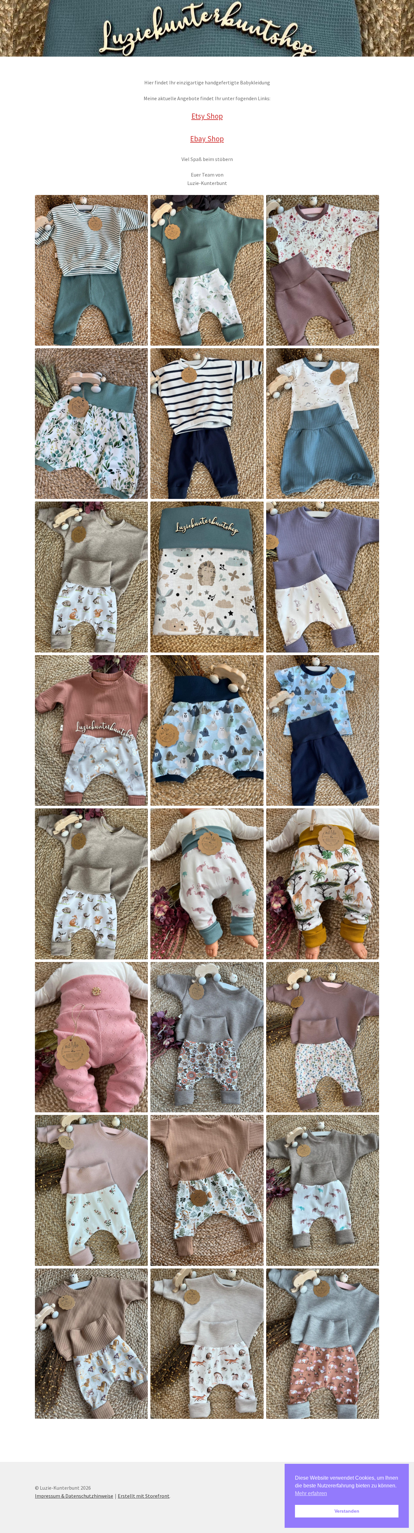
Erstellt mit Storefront (143, 1496)
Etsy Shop (207, 116)
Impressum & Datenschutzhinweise (74, 1496)
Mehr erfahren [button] (311, 1493)
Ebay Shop (207, 138)
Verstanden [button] (346, 1511)
